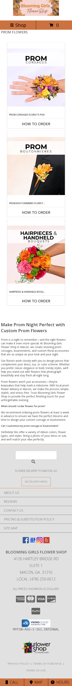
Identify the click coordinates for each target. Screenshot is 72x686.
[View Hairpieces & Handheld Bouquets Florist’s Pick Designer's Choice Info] (36, 255)
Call (13, 682)
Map (37, 682)
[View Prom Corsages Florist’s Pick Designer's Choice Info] (36, 78)
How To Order (36, 123)
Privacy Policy (19, 663)
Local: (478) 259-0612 (36, 579)
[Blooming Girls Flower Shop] (36, 15)
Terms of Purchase (47, 663)
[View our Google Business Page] (33, 542)
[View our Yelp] (46, 542)
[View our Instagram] (39, 542)
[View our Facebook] (26, 542)
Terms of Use (36, 670)
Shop (20, 25)
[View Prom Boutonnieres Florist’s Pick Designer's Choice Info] (36, 166)
